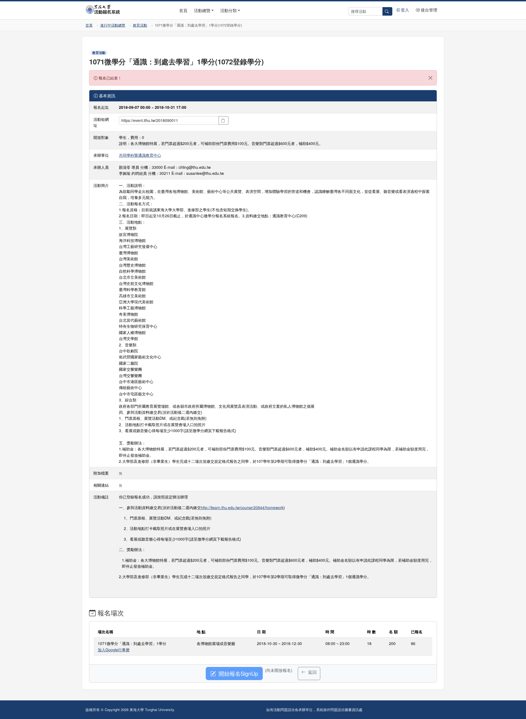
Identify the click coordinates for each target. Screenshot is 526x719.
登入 (404, 10)
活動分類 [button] (228, 10)
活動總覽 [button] (202, 10)
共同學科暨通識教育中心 (140, 155)
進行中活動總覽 (112, 25)
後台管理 (428, 10)
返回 (312, 672)
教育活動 (140, 25)
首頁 (183, 10)
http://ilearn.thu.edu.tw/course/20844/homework (242, 507)
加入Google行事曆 (114, 649)
